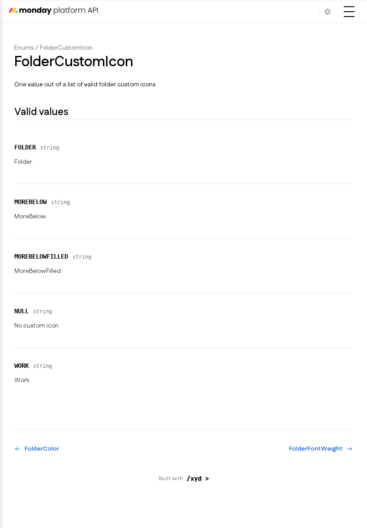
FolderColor (42, 448)
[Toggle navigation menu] (349, 12)
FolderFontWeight (315, 448)
